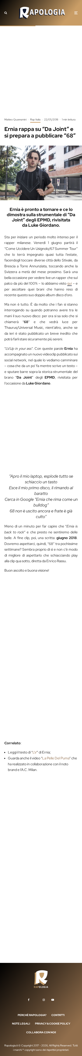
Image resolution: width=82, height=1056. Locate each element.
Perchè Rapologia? (32, 1015)
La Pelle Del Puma (55, 758)
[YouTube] (52, 999)
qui (69, 283)
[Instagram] (43, 999)
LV (35, 752)
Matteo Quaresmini (15, 119)
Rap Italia (35, 119)
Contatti (58, 1015)
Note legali (21, 1024)
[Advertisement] (41, 75)
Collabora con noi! (41, 1032)
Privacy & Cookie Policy (52, 1024)
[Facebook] (29, 999)
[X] (36, 999)
